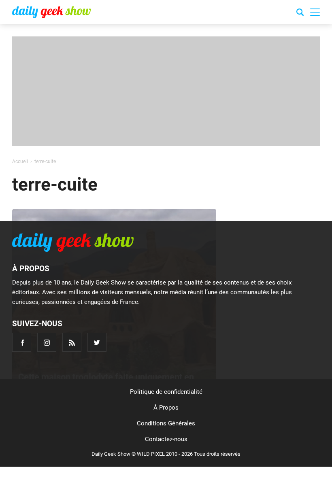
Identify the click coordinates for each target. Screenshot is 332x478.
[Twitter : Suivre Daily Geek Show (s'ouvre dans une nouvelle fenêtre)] (96, 342)
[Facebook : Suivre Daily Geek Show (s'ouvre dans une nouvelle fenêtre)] (21, 342)
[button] (315, 12)
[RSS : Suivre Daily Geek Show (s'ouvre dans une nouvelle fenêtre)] (71, 342)
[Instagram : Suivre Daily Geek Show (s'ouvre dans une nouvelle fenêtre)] (46, 342)
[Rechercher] (300, 13)
